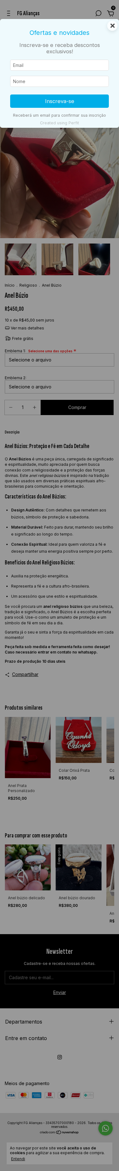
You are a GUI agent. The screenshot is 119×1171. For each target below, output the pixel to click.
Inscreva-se (59, 101)
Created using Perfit (59, 122)
